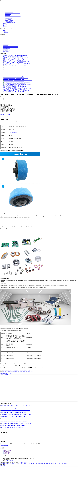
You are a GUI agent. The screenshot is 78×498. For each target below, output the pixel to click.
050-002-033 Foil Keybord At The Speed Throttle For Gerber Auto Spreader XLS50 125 (16, 232)
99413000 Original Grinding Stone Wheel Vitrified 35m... (13, 81)
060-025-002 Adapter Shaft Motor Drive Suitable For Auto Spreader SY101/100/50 (18, 371)
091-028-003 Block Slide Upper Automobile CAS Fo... (13, 412)
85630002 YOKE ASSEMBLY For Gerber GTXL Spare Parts (14, 87)
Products (4, 4)
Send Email (2, 465)
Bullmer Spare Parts (8, 18)
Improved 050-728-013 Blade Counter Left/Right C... (12, 429)
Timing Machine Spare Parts (10, 22)
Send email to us (3, 114)
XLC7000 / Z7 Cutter (9, 12)
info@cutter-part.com (9, 460)
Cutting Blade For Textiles (5, 463)
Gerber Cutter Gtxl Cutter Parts (61, 463)
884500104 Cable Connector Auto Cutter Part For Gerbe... (13, 75)
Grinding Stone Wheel (9, 7)
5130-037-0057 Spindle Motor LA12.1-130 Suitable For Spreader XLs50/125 (14, 230)
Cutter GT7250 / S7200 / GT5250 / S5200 (12, 13)
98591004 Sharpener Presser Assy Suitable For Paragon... (13, 79)
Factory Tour (5, 24)
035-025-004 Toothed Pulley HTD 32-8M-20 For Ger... (13, 425)
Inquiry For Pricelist (4, 445)
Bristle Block (5, 38)
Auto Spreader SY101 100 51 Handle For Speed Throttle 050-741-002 (17, 370)
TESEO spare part (8, 21)
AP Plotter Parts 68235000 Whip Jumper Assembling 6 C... (13, 77)
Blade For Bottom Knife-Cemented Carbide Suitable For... (13, 64)
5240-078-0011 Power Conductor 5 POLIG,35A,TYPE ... (13, 421)
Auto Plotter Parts (8, 14)
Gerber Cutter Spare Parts (30, 463)
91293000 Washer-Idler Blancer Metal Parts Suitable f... (13, 66)
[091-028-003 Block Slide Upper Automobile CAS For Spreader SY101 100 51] (15, 410)
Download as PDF (10, 114)
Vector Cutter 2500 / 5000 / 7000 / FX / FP (12, 16)
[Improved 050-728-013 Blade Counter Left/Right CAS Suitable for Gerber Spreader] (16, 427)
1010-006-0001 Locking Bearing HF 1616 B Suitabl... (12, 416)
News (4, 25)
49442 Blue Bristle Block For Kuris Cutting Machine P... (13, 60)
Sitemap (25, 462)
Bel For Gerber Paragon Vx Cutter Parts (17, 463)
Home (4, 3)
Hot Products (20, 462)
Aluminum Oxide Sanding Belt (49, 463)
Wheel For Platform (10, 121)
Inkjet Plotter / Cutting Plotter (10, 5)
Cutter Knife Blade (8, 6)
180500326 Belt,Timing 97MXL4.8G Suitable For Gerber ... (14, 83)
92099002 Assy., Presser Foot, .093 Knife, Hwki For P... (13, 58)
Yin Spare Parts (8, 19)
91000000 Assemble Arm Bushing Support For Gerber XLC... (14, 89)
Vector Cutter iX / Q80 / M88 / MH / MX (12, 17)
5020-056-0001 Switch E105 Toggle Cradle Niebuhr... (12, 408)
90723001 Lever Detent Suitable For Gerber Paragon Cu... (13, 68)
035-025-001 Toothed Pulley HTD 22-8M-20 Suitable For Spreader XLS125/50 (14, 231)
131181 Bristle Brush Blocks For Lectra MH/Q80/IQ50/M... (13, 62)
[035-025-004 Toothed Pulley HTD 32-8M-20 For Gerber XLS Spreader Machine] (15, 423)
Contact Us (5, 26)
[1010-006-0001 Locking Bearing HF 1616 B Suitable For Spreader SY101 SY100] (15, 414)
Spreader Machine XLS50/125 (6, 373)
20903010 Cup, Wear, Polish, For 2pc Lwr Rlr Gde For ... (13, 85)
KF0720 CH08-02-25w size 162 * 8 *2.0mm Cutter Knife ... (14, 91)
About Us (4, 23)
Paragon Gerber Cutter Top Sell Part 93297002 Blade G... (13, 70)
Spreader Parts (7, 15)
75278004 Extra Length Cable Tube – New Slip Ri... (12, 72)
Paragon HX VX (6, 39)
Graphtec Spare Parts (9, 20)
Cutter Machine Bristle (39, 463)
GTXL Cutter (7, 11)
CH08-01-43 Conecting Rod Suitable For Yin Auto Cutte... (13, 56)
